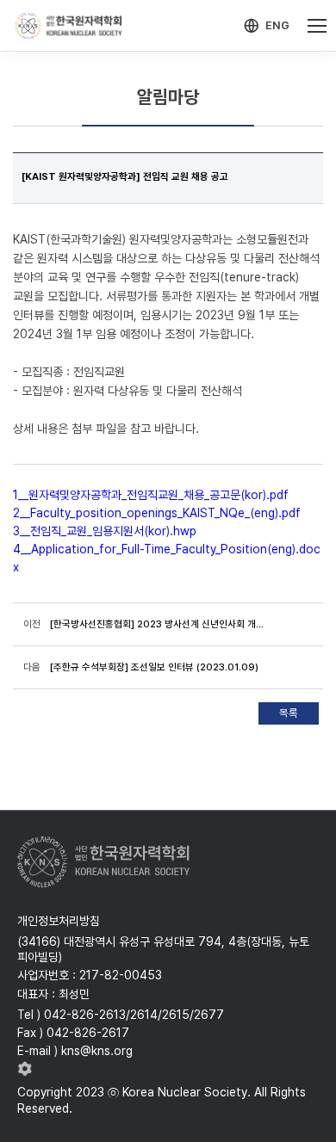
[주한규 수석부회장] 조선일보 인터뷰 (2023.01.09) (154, 667)
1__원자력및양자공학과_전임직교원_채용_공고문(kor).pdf (151, 495)
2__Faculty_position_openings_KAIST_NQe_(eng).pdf (157, 513)
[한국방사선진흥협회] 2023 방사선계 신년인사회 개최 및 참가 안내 (157, 624)
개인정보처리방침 (58, 921)
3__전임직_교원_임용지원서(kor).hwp (104, 531)
